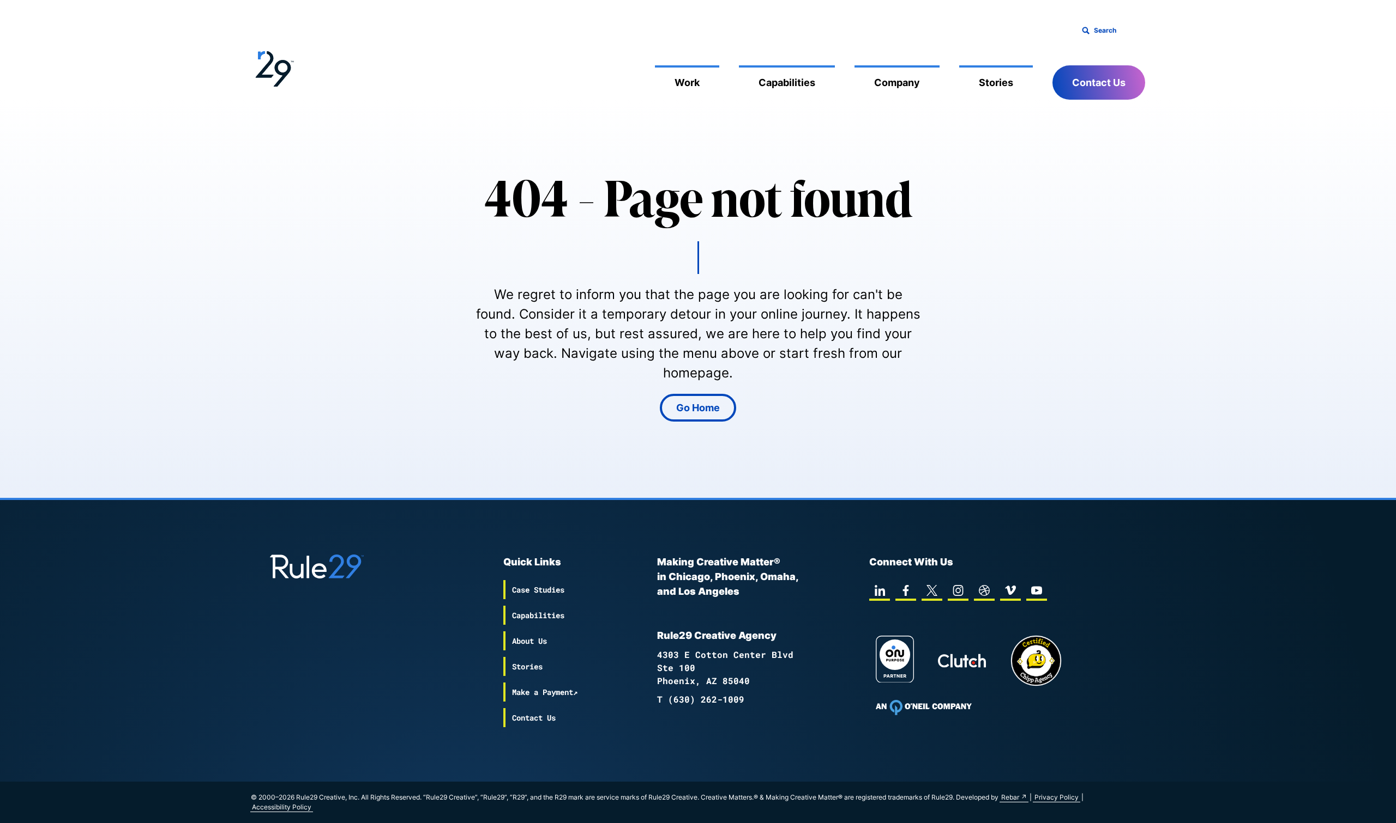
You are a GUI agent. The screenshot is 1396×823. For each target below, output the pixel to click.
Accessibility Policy (281, 807)
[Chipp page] (1036, 660)
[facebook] (905, 590)
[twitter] (932, 590)
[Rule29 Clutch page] (961, 660)
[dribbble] (984, 590)
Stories (996, 82)
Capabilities (787, 82)
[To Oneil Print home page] (923, 707)
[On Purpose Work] (894, 661)
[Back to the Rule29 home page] (272, 67)
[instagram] (958, 590)
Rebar (1010, 797)
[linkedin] (879, 590)
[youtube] (1036, 590)
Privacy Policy (1056, 797)
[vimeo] (1010, 590)
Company (897, 82)
